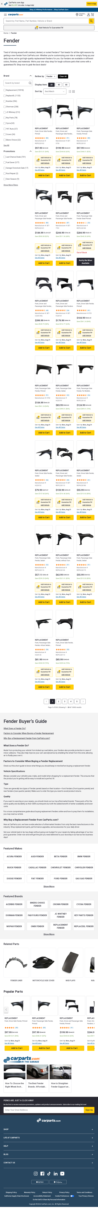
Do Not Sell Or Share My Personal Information (49, 1200)
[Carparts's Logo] (15, 14)
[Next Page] (83, 701)
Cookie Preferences (62, 1196)
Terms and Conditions (84, 1192)
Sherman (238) (12, 107)
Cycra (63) (10, 123)
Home (6, 33)
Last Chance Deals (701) (16, 157)
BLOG (6, 1154)
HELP (6, 1146)
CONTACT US (9, 1163)
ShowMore (49, 886)
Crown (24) (10, 134)
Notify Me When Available (85, 261)
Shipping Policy (11, 1192)
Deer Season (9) (12, 179)
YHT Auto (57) (12, 129)
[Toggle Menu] (5, 14)
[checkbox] (5, 90)
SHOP (6, 1129)
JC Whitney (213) (13, 112)
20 (51, 85)
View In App (91, 4)
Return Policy (47, 1192)
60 (66, 85)
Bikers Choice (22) (13, 140)
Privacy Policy (64, 1192)
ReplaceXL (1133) (13, 96)
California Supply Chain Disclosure (16, 1196)
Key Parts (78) (11, 118)
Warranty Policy (29, 1192)
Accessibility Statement (42, 1196)
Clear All (63, 76)
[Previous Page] (46, 701)
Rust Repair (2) (12, 173)
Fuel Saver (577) (12, 162)
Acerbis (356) (11, 101)
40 (59, 85)
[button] (49, 4)
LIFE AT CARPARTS (12, 1138)
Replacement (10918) (15, 90)
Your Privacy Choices (86, 1196)
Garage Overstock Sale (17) (17, 168)
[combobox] (54, 91)
